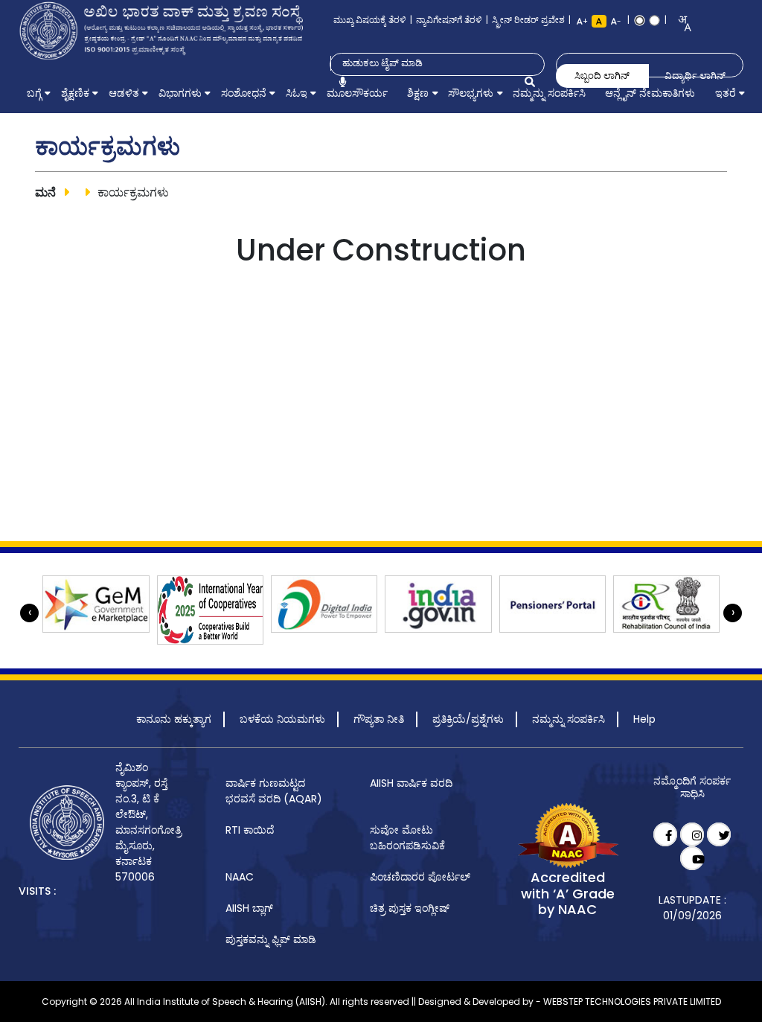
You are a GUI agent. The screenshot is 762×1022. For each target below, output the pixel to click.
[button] (34, 93)
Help (644, 719)
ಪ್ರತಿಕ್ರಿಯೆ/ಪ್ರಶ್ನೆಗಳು (468, 719)
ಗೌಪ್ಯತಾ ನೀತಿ (378, 719)
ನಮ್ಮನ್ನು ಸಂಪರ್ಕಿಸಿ (568, 719)
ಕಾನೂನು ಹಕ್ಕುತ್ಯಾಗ (173, 719)
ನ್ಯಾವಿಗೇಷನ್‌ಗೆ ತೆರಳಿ (449, 19)
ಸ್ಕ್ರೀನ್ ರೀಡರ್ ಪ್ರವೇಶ (528, 19)
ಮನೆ (45, 192)
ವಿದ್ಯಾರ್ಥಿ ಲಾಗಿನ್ (695, 75)
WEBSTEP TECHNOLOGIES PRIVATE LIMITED (632, 1001)
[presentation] (29, 613)
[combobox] (679, 23)
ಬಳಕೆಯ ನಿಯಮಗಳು (282, 719)
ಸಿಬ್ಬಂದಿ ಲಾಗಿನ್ (602, 75)
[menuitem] (34, 93)
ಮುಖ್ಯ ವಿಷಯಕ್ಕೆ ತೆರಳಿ (369, 19)
